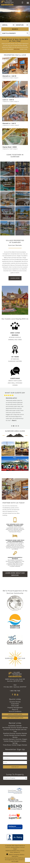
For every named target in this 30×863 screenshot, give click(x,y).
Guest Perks (15, 704)
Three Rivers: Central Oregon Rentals (15, 745)
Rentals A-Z (17, 852)
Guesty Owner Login (15, 714)
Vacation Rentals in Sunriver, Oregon (15, 739)
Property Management (14, 707)
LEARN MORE (15, 278)
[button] (28, 3)
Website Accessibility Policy (13, 850)
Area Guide (15, 705)
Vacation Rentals (15, 702)
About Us (15, 709)
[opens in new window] (12, 695)
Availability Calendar (15, 725)
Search (15, 29)
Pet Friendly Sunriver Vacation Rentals (15, 727)
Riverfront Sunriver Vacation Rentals (15, 733)
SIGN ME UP (15, 767)
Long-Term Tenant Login (15, 717)
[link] (15, 68)
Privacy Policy (14, 859)
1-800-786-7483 (15, 691)
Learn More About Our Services (15, 574)
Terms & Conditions (15, 711)
